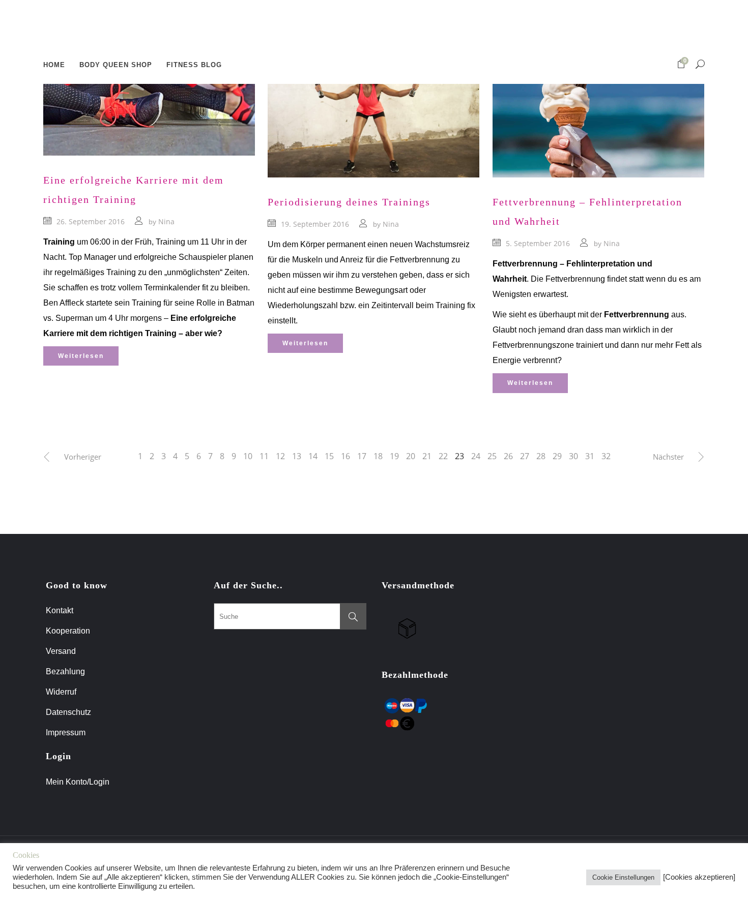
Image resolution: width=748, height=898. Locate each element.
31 (589, 456)
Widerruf (61, 691)
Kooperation (68, 630)
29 (557, 456)
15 (329, 456)
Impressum (65, 732)
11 (264, 456)
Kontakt (59, 610)
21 (426, 456)
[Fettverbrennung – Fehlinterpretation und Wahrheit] (598, 107)
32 (606, 456)
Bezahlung (65, 671)
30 (573, 456)
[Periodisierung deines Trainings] (373, 107)
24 (475, 456)
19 (394, 456)
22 (443, 456)
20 (410, 456)
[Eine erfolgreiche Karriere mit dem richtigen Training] (149, 96)
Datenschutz (68, 712)
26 (508, 456)
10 (247, 456)
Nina (166, 221)
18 (378, 456)
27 (524, 456)
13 (296, 456)
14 (313, 456)
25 (492, 456)
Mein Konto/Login (78, 781)
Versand (61, 651)
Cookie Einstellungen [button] (623, 877)
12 (280, 456)
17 (361, 456)
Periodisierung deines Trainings (349, 201)
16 (345, 456)
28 (540, 456)
